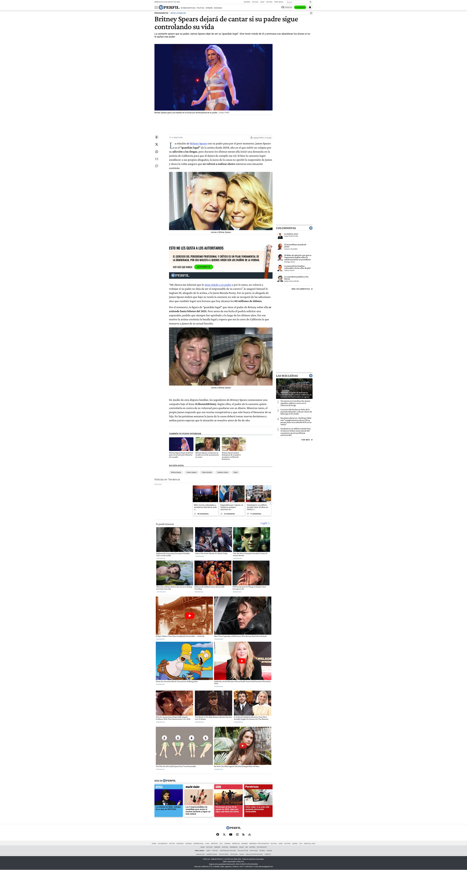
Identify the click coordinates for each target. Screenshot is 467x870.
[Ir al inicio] (169, 7)
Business (247, 2)
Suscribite (300, 7)
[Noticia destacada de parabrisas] (258, 787)
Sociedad (218, 8)
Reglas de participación (254, 854)
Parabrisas (234, 847)
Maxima (269, 850)
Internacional (198, 843)
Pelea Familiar (207, 472)
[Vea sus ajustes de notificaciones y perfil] (310, 7)
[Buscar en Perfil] (310, 2)
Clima (207, 843)
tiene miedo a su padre (218, 284)
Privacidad (234, 854)
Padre (236, 472)
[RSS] (243, 834)
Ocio (221, 843)
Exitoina (287, 843)
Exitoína (269, 2)
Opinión (209, 8)
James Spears (192, 472)
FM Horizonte (262, 847)
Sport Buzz (254, 850)
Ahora (154, 843)
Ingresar (288, 7)
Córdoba (227, 843)
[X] (224, 834)
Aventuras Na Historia (228, 850)
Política (200, 8)
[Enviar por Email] (156, 159)
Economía (180, 843)
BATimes (252, 847)
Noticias (255, 2)
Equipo (241, 854)
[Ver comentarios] (311, 13)
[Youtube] (230, 834)
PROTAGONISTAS (161, 13)
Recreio (262, 850)
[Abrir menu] (156, 7)
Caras (262, 2)
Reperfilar (236, 843)
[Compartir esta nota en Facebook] (156, 137)
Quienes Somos (211, 854)
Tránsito (268, 854)
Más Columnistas (301, 289)
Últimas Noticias (188, 8)
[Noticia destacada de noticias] (168, 787)
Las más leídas (287, 375)
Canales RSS (200, 854)
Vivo (300, 843)
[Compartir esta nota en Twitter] (156, 144)
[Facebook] (217, 834)
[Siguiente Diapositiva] (270, 502)
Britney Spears (198, 143)
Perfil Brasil (278, 2)
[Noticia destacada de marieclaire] (198, 787)
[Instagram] (237, 834)
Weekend (217, 847)
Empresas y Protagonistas (259, 843)
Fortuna (225, 847)
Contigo (215, 850)
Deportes (214, 843)
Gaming (294, 843)
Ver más (305, 440)
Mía (246, 847)
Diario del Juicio (309, 843)
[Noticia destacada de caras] (228, 787)
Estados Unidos (222, 472)
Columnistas (286, 228)
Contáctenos (224, 854)
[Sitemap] (249, 834)
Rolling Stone (243, 850)
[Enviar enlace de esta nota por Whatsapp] (156, 151)
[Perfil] (169, 780)
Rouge (241, 847)
